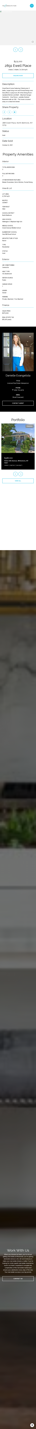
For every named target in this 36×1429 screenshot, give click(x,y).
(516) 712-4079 (19, 390)
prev (15, 50)
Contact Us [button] (18, 1278)
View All (18, 481)
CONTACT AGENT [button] (18, 403)
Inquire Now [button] (18, 75)
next (20, 50)
